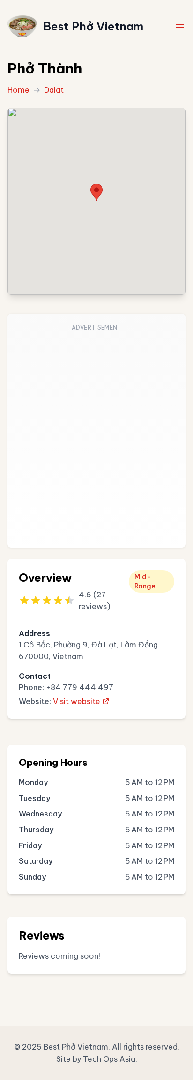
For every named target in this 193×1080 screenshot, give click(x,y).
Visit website (76, 701)
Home (18, 90)
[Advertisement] (96, 436)
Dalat (54, 90)
